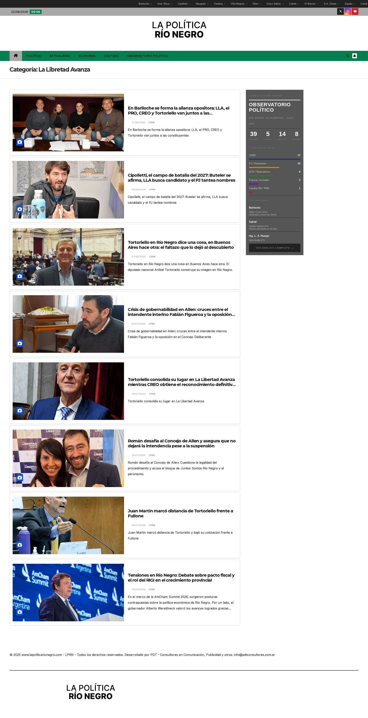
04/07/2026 (139, 525)
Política (33, 56)
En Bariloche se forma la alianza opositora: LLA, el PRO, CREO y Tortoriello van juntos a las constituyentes (178, 113)
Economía (87, 56)
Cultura (111, 56)
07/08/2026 (139, 257)
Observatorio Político (147, 56)
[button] (347, 56)
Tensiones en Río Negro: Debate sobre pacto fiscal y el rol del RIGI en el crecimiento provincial (181, 578)
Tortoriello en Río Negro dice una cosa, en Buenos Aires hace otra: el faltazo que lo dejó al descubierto (181, 245)
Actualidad (59, 56)
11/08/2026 (139, 122)
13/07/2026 (139, 455)
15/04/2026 (139, 589)
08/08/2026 (139, 189)
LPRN (152, 122)
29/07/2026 (139, 394)
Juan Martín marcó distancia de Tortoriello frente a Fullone (180, 513)
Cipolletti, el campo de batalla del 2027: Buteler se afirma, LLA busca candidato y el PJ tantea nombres (181, 178)
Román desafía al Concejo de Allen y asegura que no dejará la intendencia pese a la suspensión (182, 443)
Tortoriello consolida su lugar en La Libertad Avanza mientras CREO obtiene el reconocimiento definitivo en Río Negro (181, 384)
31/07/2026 (139, 324)
